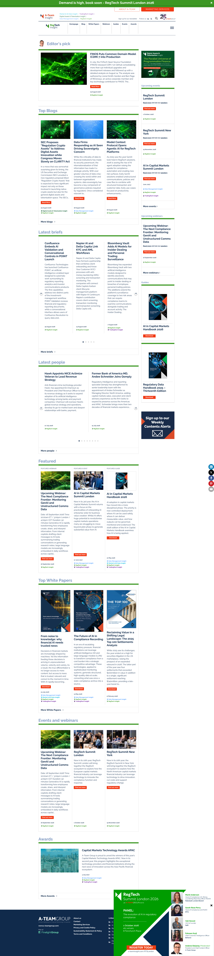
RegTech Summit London (84, 753)
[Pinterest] (211, 483)
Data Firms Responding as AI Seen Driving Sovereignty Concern (88, 146)
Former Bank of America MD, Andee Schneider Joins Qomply (112, 375)
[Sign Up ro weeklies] (158, 424)
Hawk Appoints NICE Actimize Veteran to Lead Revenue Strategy (63, 377)
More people (48, 450)
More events (150, 206)
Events (124, 24)
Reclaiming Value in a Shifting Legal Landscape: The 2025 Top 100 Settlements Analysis (120, 639)
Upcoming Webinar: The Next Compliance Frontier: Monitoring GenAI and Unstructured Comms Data (54, 501)
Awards (134, 24)
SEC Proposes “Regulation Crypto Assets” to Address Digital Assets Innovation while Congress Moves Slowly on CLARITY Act (55, 152)
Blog (83, 24)
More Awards (48, 896)
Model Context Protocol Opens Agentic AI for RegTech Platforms (121, 146)
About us (77, 918)
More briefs (47, 351)
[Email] (211, 489)
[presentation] (41, 293)
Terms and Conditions (83, 934)
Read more (147, 103)
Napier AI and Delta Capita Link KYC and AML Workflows (87, 248)
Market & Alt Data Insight (68, 14)
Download (113, 538)
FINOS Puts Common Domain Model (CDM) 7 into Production (113, 55)
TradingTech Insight (86, 14)
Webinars (106, 24)
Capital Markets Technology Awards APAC (108, 850)
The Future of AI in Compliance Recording (88, 637)
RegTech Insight (86, 19)
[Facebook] (211, 478)
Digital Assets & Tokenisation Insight (72, 16)
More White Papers (51, 710)
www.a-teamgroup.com (48, 926)
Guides (116, 24)
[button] (107, 3)
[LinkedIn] (211, 467)
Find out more (80, 555)
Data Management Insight (69, 19)
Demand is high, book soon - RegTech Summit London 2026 (106, 3)
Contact (77, 921)
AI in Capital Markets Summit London (87, 494)
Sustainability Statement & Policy (88, 931)
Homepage (73, 24)
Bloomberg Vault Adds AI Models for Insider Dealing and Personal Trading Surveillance (120, 251)
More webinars (151, 272)
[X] (211, 472)
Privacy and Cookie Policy (84, 928)
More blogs (47, 221)
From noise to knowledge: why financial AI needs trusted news (52, 641)
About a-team (127, 9)
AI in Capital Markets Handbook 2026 (120, 495)
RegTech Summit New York (121, 753)
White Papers (93, 24)
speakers (164, 103)
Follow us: (142, 19)
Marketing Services (157, 9)
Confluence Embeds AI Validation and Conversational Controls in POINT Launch (56, 251)
